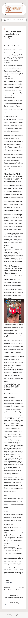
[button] (9, 582)
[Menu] (5, 14)
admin (7, 580)
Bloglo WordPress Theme (14, 615)
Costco (6, 29)
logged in (12, 604)
